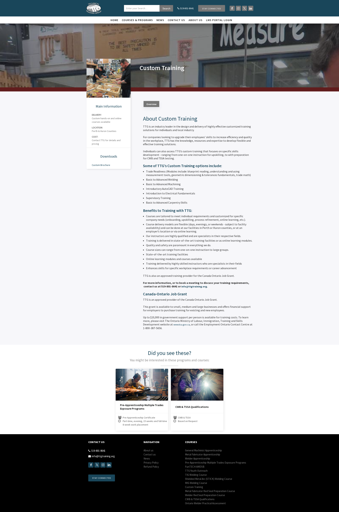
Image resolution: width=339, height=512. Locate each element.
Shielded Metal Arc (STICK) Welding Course (208, 479)
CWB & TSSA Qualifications (192, 407)
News (160, 20)
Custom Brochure (101, 165)
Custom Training (194, 487)
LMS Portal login (219, 20)
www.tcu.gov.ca (181, 324)
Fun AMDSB (194, 466)
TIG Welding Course (196, 474)
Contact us (176, 20)
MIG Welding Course (196, 483)
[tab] (151, 104)
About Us (196, 20)
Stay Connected (211, 8)
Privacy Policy (151, 462)
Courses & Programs (137, 20)
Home (114, 20)
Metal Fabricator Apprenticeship (202, 454)
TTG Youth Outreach (196, 470)
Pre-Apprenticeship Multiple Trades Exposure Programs (141, 406)
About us (148, 450)
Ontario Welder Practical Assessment (205, 503)
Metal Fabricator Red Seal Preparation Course (210, 491)
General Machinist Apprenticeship (203, 450)
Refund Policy (151, 466)
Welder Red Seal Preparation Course (205, 495)
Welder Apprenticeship (197, 458)
